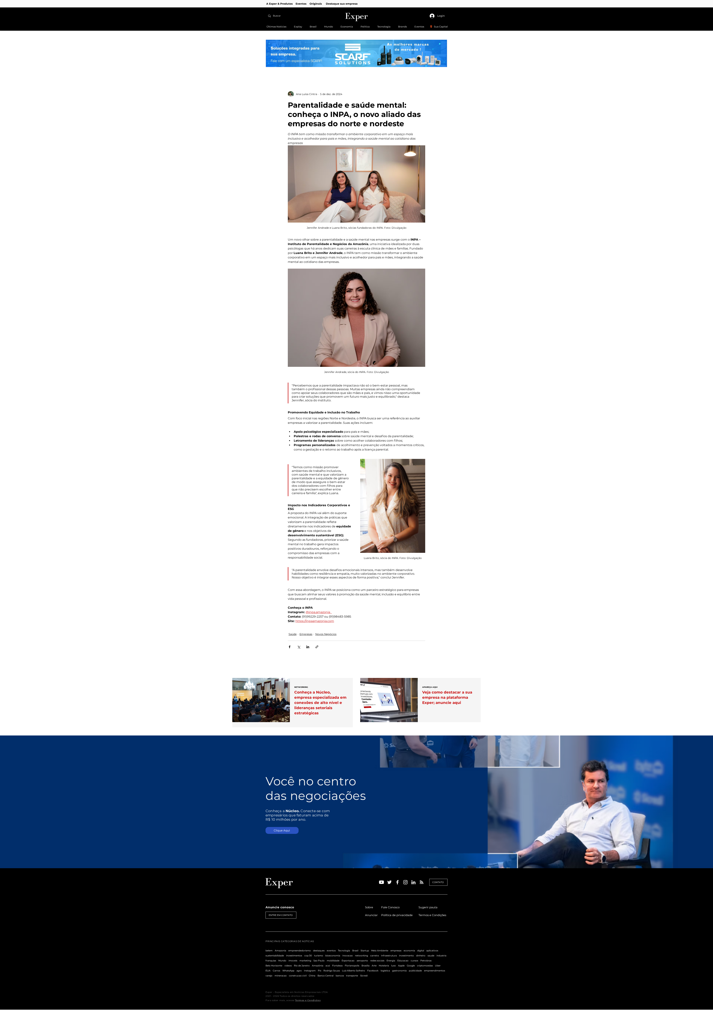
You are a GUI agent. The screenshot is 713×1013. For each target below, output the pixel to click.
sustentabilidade (275, 955)
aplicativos (432, 950)
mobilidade (333, 960)
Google (411, 965)
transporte (352, 975)
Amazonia (280, 950)
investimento (406, 955)
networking (361, 955)
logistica (385, 970)
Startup (365, 950)
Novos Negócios (325, 634)
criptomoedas (425, 965)
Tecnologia (344, 950)
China (312, 975)
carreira (374, 955)
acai (327, 965)
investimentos (294, 955)
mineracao (281, 975)
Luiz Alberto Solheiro (353, 970)
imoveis (293, 960)
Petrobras (426, 960)
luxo (393, 965)
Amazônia (317, 965)
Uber (438, 965)
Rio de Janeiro (302, 965)
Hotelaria (384, 965)
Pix (319, 970)
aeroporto (362, 960)
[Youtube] (381, 882)
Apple (401, 965)
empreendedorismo (299, 950)
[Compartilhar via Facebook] (289, 647)
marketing (305, 960)
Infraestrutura (389, 955)
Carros (276, 970)
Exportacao (348, 960)
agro (299, 970)
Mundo (282, 960)
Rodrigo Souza (331, 970)
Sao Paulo (319, 960)
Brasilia (365, 965)
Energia (391, 960)
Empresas (305, 634)
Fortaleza (337, 965)
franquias (271, 960)
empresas (395, 950)
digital (420, 950)
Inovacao (347, 955)
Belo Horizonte (274, 965)
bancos (340, 975)
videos (288, 965)
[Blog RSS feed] (421, 882)
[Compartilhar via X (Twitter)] (298, 647)
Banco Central (325, 975)
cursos (414, 960)
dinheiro (420, 955)
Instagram (310, 970)
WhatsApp (288, 970)
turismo (318, 955)
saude (431, 955)
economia (409, 950)
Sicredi (364, 975)
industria (441, 955)
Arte (374, 965)
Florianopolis (352, 965)
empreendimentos (434, 970)
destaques (319, 950)
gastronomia (399, 970)
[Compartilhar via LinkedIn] (308, 647)
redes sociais (377, 960)
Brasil (355, 950)
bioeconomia (332, 955)
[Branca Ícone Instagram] (405, 882)
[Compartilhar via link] (317, 647)
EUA (268, 970)
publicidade (415, 970)
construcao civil (298, 975)
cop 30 (308, 955)
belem (269, 950)
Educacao (402, 960)
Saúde (293, 634)
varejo (269, 975)
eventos (331, 950)
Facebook (372, 970)
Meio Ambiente (379, 950)
